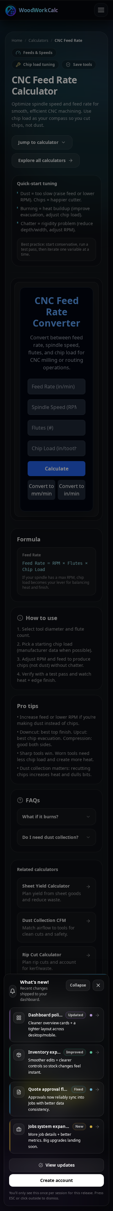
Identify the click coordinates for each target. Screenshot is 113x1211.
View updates (60, 1165)
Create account (56, 1180)
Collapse (78, 985)
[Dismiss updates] (98, 985)
